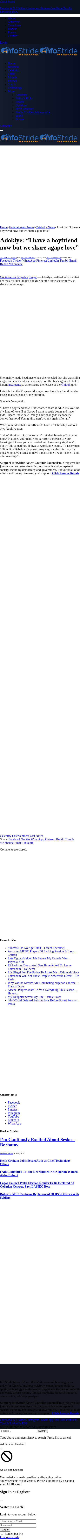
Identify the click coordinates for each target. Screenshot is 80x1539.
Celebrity (13, 70)
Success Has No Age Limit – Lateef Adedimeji (36, 948)
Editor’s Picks (24, 98)
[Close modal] (1, 1448)
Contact (12, 36)
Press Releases (24, 108)
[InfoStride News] (39, 56)
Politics (12, 80)
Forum (12, 32)
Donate (12, 29)
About (12, 18)
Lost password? (9, 1537)
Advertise (14, 22)
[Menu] (1, 130)
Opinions (21, 105)
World (19, 115)
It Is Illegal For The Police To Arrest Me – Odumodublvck (43, 972)
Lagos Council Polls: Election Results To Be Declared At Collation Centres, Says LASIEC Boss (37, 1184)
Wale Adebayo (28, 257)
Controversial (8, 277)
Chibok (65, 384)
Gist (32, 835)
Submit (42, 1430)
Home (11, 63)
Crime (11, 73)
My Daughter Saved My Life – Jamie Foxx (34, 997)
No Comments (53, 257)
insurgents (14, 384)
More (11, 91)
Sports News (6, 1153)
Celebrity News (8, 257)
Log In (5, 1529)
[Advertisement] (40, 185)
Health (20, 101)
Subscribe (6, 126)
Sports (12, 84)
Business (13, 66)
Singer (33, 277)
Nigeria (12, 77)
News (39, 835)
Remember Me (14, 1533)
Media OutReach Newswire (33, 112)
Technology (15, 87)
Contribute (14, 25)
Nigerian (22, 277)
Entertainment (20, 835)
